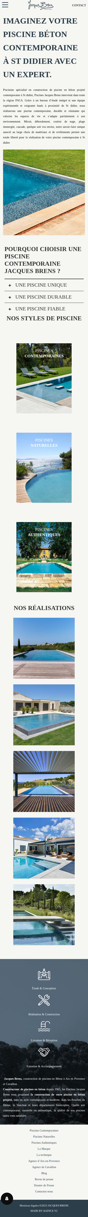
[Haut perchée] (44, 675)
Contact (79, 5)
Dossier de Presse (44, 1185)
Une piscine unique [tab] (40, 285)
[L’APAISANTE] (44, 742)
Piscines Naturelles (44, 1136)
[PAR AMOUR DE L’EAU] (44, 875)
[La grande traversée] (44, 942)
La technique (44, 1154)
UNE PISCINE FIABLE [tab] (39, 308)
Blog (44, 1173)
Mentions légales (29, 1205)
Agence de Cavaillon (44, 1167)
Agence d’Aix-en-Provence (44, 1161)
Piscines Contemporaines (44, 1130)
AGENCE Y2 (50, 1210)
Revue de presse (44, 1179)
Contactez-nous (44, 1191)
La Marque (44, 1148)
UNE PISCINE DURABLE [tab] (43, 297)
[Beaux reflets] (44, 809)
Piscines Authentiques (44, 1142)
